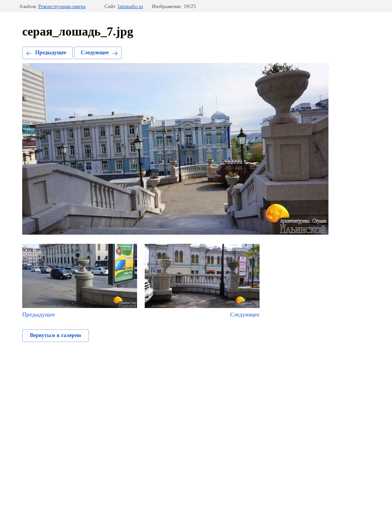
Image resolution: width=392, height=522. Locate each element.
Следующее (95, 52)
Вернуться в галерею (55, 335)
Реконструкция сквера (62, 6)
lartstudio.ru (130, 6)
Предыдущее (50, 52)
